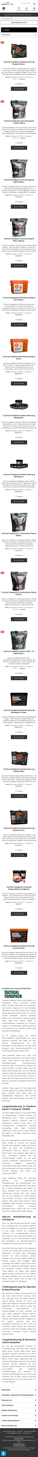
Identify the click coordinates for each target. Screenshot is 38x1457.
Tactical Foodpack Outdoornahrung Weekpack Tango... (19, 711)
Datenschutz (27, 1433)
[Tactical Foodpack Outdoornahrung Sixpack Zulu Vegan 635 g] (19, 817)
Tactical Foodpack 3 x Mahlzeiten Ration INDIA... (19, 534)
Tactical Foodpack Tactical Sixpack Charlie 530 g (19, 122)
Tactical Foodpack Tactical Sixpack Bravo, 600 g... (19, 240)
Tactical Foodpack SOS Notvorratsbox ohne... (19, 358)
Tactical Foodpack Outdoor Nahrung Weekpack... (19, 417)
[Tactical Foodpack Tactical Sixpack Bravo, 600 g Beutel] (19, 227)
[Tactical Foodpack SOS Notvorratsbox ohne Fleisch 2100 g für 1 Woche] (19, 345)
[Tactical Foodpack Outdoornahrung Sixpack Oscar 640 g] (19, 50)
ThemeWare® (25, 1450)
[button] (3, 1453)
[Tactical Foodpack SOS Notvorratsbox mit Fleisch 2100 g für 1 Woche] (19, 286)
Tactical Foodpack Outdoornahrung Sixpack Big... (19, 770)
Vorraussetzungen (19, 1444)
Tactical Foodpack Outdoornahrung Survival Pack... (19, 947)
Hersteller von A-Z (20, 22)
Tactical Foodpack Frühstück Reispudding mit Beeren (19, 888)
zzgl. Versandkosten (19, 1446)
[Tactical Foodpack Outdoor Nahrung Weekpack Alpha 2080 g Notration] (19, 404)
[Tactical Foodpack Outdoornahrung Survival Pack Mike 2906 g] (19, 934)
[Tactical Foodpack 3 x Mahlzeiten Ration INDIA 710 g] (19, 522)
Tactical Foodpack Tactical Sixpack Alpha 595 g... (19, 181)
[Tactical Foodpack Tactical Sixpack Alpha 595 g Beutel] (19, 168)
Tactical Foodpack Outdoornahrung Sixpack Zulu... (19, 829)
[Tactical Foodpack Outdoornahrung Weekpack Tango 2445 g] (19, 699)
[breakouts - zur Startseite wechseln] (9, 3)
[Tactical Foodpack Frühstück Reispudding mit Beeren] (19, 875)
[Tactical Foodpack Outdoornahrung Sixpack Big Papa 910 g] (19, 758)
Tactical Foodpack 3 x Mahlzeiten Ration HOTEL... (19, 593)
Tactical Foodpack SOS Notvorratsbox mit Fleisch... (19, 299)
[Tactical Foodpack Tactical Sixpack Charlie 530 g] (19, 109)
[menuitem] (34, 9)
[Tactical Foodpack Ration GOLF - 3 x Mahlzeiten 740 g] (19, 640)
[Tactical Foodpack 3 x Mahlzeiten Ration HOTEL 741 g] (19, 581)
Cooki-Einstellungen (9, 1431)
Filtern (7, 30)
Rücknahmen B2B (29, 1431)
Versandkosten (19, 1438)
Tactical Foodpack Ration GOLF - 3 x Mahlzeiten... (19, 652)
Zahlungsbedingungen (14, 1433)
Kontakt (19, 1431)
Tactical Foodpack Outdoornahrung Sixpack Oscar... (19, 63)
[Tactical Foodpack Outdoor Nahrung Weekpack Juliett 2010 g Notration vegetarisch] (19, 463)
